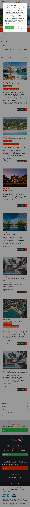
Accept (9, 27)
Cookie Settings (20, 27)
